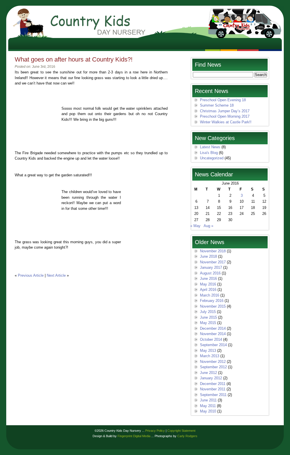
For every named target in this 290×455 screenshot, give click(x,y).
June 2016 (208, 278)
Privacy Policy (155, 430)
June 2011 (208, 400)
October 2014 (211, 339)
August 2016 (210, 273)
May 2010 (208, 411)
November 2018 (213, 251)
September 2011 (213, 395)
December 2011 (212, 384)
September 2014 (213, 345)
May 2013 (208, 350)
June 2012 (208, 373)
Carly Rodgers (187, 436)
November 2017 (213, 262)
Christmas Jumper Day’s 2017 (225, 111)
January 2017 (211, 267)
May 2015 (208, 323)
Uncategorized (211, 158)
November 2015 (213, 306)
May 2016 (208, 284)
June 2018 (208, 256)
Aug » (208, 226)
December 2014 (213, 328)
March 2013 (209, 356)
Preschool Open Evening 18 (223, 100)
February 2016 (211, 301)
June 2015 (208, 317)
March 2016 (209, 295)
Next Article (56, 275)
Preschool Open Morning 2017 (225, 116)
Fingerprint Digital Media (134, 436)
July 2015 (208, 312)
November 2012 (213, 361)
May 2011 (208, 406)
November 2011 (212, 389)
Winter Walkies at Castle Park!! (225, 122)
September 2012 (213, 367)
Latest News (210, 147)
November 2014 (213, 334)
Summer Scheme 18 (217, 105)
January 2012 (211, 378)
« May (195, 226)
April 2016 (208, 289)
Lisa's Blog (209, 153)
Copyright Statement (181, 430)
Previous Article (31, 275)
